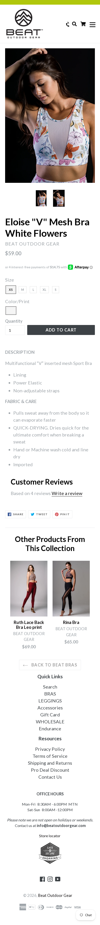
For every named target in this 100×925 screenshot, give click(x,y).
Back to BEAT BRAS (53, 664)
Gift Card (50, 714)
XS (11, 290)
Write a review (67, 493)
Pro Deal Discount (50, 770)
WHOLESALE (50, 721)
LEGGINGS (50, 700)
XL (44, 290)
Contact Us (50, 777)
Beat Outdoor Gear (55, 895)
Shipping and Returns (50, 763)
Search (50, 686)
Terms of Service (50, 756)
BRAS (50, 693)
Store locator (50, 835)
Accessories (50, 707)
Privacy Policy (50, 749)
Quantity (14, 321)
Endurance (50, 728)
